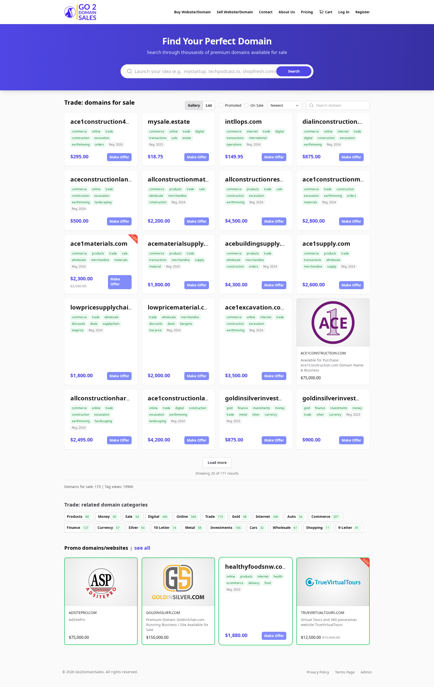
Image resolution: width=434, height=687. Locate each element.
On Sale (256, 105)
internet (252, 131)
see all (142, 547)
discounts (78, 324)
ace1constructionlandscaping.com (199, 398)
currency (271, 414)
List (209, 105)
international (258, 138)
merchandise (177, 196)
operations (234, 144)
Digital (158, 516)
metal (243, 414)
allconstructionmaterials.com (192, 179)
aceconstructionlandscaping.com (120, 179)
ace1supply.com (326, 243)
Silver (137, 527)
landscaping (103, 202)
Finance (77, 527)
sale (174, 138)
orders (99, 144)
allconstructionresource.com (268, 179)
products (175, 189)
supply (199, 260)
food (267, 583)
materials (310, 202)
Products (78, 516)
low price (155, 330)
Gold (239, 516)
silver (256, 414)
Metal (193, 527)
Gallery (194, 105)
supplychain (111, 324)
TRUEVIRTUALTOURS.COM (322, 612)
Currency (108, 527)
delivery (253, 583)
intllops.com (243, 121)
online (96, 131)
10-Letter (165, 527)
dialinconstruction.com (337, 121)
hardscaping (103, 421)
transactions (158, 138)
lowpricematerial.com (181, 307)
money (280, 408)
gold (230, 408)
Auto (294, 516)
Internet (267, 516)
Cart (328, 12)
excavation (101, 138)
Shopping (317, 527)
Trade (214, 516)
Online (186, 516)
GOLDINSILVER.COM (163, 612)
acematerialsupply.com (183, 243)
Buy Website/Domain (192, 12)
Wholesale (285, 527)
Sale (132, 516)
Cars (257, 527)
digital (199, 131)
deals (94, 324)
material (155, 266)
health (278, 576)
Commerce (325, 516)
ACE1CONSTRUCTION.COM (323, 353)
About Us (287, 12)
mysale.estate (169, 121)
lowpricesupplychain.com (108, 307)
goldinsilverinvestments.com (268, 398)
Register (362, 12)
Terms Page (345, 672)
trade (109, 131)
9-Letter (348, 527)
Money (107, 516)
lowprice (78, 330)
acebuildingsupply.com (259, 243)
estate (186, 138)
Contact (266, 12)
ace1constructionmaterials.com (350, 179)
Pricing (307, 12)
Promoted (233, 105)
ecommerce (235, 583)
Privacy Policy (318, 672)
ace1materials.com (99, 243)
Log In (343, 12)
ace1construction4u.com (107, 121)
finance (243, 408)
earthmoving (81, 144)
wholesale (156, 196)
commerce (79, 131)
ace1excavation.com (256, 307)
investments (261, 408)
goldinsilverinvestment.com (344, 398)
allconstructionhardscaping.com (119, 398)
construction (80, 138)
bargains (186, 324)
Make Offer (119, 157)
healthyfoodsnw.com (256, 566)
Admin (366, 672)
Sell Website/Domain (235, 12)
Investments (225, 527)
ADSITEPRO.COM (83, 612)
